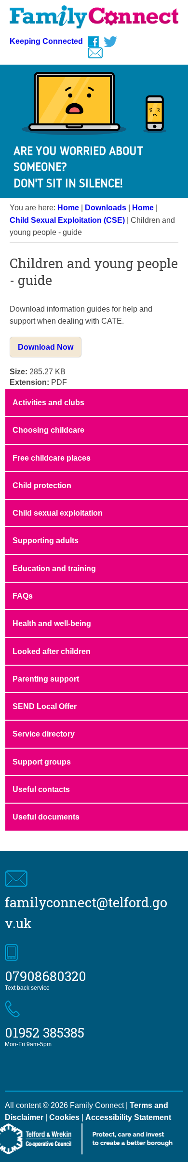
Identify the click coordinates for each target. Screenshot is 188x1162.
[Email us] (95, 52)
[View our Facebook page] (93, 41)
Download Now (45, 347)
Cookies (64, 1117)
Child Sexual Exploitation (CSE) (67, 220)
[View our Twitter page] (110, 41)
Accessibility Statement (128, 1117)
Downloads (105, 208)
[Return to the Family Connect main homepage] (94, 19)
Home (68, 208)
